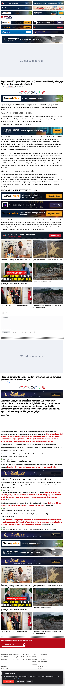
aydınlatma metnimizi (23, 678)
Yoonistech (3, 651)
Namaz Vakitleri (27, 657)
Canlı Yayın (4, 659)
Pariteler (34, 664)
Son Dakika (16, 659)
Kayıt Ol (40, 669)
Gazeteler (43, 659)
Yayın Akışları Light (18, 654)
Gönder (6, 332)
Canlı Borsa (26, 654)
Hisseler (34, 659)
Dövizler (34, 657)
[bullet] (25, 332)
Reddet (29, 681)
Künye (2, 671)
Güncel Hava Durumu (6, 654)
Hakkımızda (4, 666)
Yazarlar (43, 657)
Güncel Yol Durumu (6, 657)
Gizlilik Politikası (5, 669)
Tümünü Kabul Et (9, 681)
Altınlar (34, 654)
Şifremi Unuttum (42, 666)
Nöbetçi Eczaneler (18, 657)
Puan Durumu (27, 659)
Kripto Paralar (36, 661)
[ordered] (23, 332)
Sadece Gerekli (20, 681)
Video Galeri (44, 654)
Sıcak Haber (44, 661)
